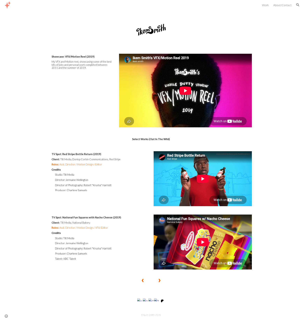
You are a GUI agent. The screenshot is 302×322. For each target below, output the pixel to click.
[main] (82, 62)
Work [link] (265, 5)
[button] (298, 5)
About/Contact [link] (282, 5)
